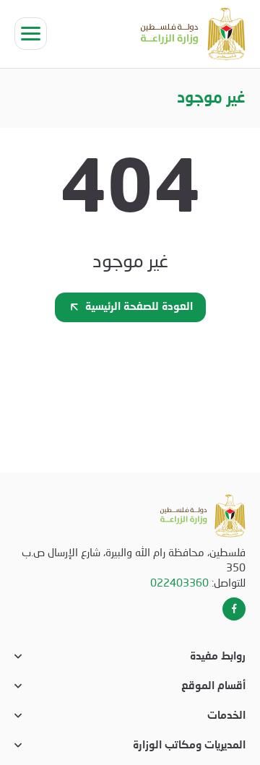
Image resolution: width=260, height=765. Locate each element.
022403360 (179, 582)
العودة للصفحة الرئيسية (139, 307)
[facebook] (234, 609)
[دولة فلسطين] (193, 34)
